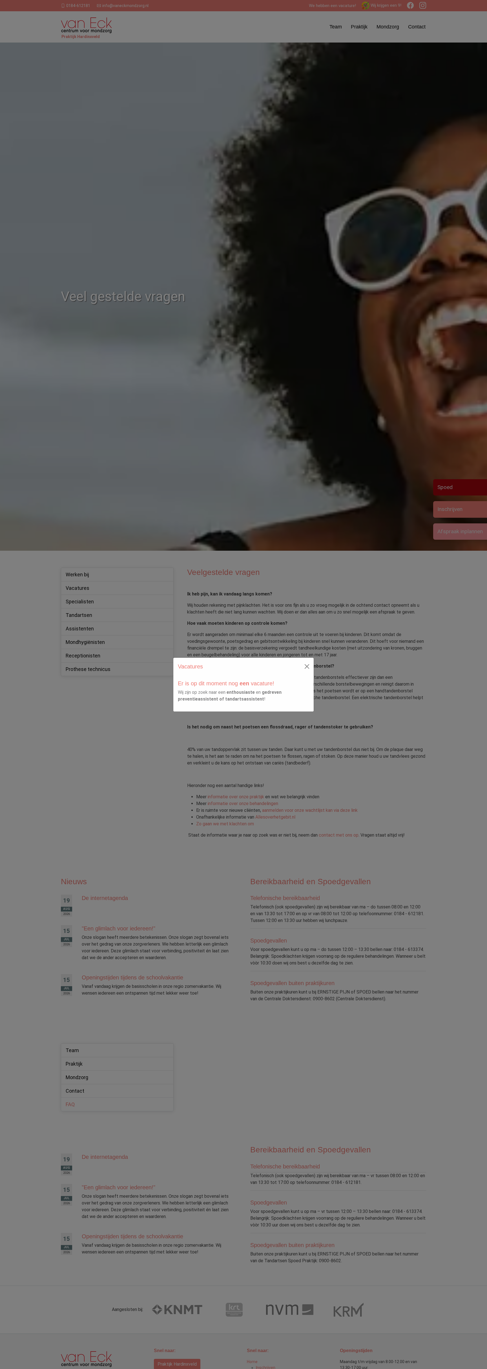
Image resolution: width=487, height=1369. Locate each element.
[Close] (306, 666)
